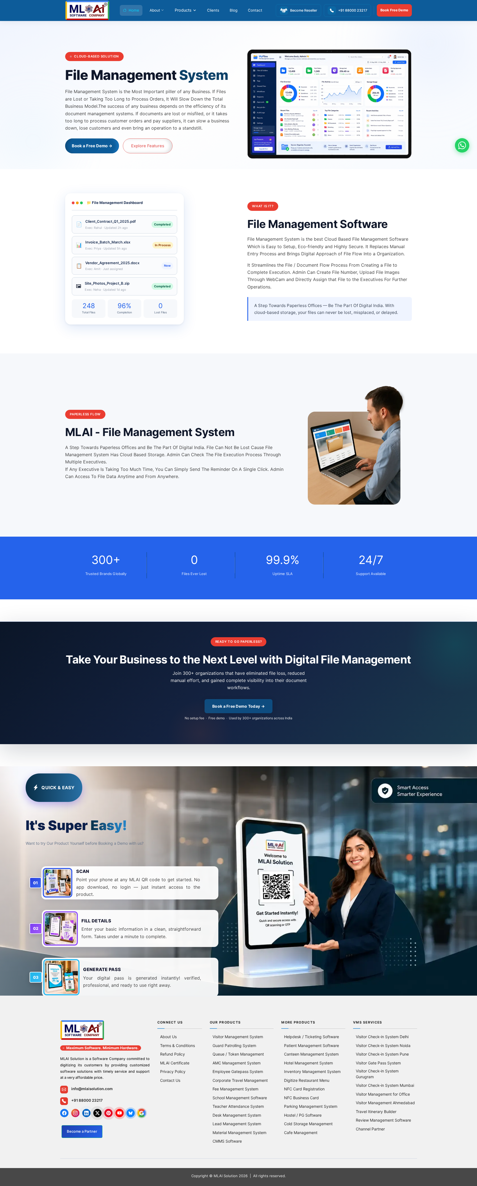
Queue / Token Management (238, 1054)
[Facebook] (64, 1113)
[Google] (141, 1113)
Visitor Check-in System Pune (382, 1054)
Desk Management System (237, 1115)
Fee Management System (235, 1089)
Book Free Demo (394, 10)
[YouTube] (119, 1113)
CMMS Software (227, 1141)
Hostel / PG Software (303, 1115)
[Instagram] (75, 1113)
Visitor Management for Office (383, 1094)
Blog (233, 10)
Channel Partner (370, 1129)
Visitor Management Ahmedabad (385, 1102)
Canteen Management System (311, 1054)
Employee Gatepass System (238, 1071)
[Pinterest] (108, 1113)
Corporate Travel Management (240, 1080)
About (155, 10)
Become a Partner (82, 1131)
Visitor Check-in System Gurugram (377, 1074)
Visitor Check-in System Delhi (382, 1036)
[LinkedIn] (86, 1113)
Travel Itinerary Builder (376, 1111)
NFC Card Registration (304, 1089)
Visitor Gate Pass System (378, 1063)
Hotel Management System (308, 1063)
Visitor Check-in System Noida (383, 1045)
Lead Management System (237, 1123)
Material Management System (239, 1132)
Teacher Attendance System (238, 1106)
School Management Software (240, 1097)
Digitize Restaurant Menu (306, 1080)
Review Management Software (383, 1120)
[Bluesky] (130, 1113)
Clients (213, 10)
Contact (255, 10)
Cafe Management (300, 1132)
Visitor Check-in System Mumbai (385, 1085)
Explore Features (147, 145)
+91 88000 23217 (87, 1100)
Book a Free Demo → (92, 145)
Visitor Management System (238, 1036)
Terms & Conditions (177, 1045)
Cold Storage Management (308, 1123)
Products (183, 10)
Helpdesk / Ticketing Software (311, 1036)
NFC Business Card (301, 1097)
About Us (168, 1036)
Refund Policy (172, 1054)
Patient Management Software (311, 1045)
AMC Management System (237, 1063)
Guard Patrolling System (234, 1045)
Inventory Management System (312, 1071)
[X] (97, 1113)
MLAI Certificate (174, 1063)
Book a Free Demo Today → (238, 706)
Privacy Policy (173, 1071)
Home (134, 10)
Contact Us (170, 1080)
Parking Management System (310, 1106)
